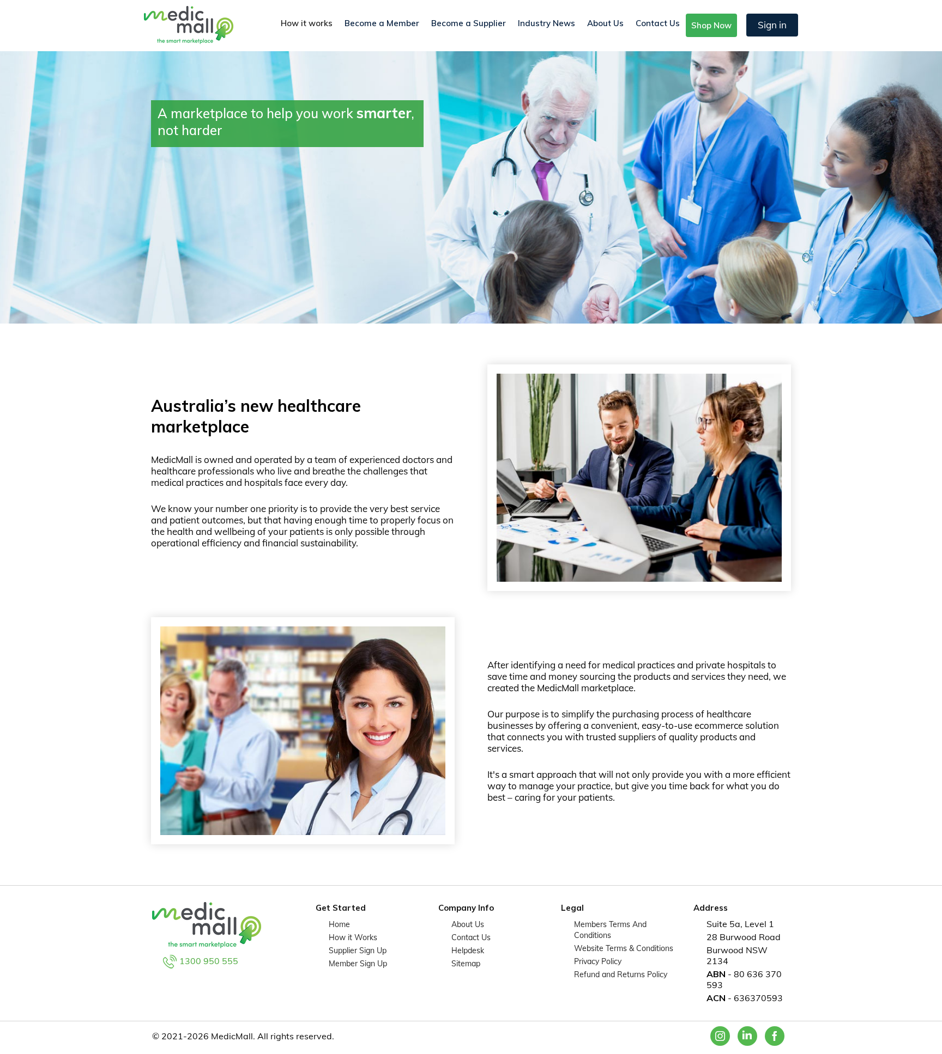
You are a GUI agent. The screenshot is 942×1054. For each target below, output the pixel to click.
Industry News (546, 23)
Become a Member (382, 23)
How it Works (353, 937)
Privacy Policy (597, 961)
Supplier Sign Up (358, 950)
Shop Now (711, 25)
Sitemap (465, 963)
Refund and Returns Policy (620, 974)
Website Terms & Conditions (623, 948)
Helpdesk (467, 950)
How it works (307, 23)
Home (339, 924)
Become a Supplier (468, 23)
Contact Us (658, 23)
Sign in (772, 25)
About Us (605, 23)
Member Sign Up (358, 963)
